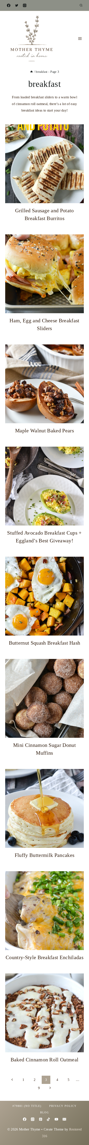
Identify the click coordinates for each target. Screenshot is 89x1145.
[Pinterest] (40, 1119)
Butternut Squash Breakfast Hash (44, 643)
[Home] (31, 71)
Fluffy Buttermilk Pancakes (44, 855)
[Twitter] (16, 5)
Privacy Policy (63, 1106)
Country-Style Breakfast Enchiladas (44, 957)
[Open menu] (80, 38)
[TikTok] (48, 1119)
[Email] (64, 1119)
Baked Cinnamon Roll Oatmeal (45, 1059)
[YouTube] (56, 1119)
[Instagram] (24, 5)
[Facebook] (8, 5)
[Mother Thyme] (31, 39)
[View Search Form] (81, 5)
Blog (44, 1112)
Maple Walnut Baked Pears (44, 430)
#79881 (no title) (27, 1106)
